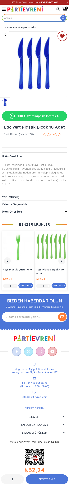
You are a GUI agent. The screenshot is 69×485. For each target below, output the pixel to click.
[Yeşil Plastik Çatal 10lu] (18, 247)
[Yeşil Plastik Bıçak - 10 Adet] (51, 247)
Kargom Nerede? (34, 407)
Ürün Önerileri (12, 211)
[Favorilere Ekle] (62, 37)
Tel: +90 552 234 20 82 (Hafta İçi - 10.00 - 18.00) (34, 384)
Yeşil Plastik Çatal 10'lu (17, 269)
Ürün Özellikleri (12, 156)
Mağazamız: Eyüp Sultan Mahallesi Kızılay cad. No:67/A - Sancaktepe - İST (35, 371)
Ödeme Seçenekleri (16, 204)
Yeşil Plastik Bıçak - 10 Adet (50, 271)
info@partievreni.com (34, 396)
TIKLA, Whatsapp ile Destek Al (38, 116)
